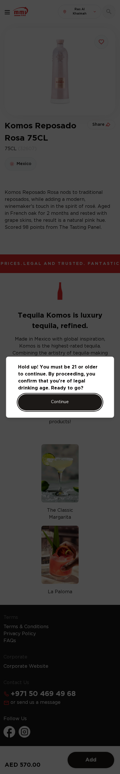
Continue (60, 402)
